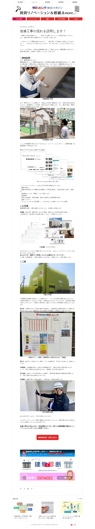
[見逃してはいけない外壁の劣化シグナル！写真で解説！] (47, 507)
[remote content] (47, 437)
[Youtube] (72, 525)
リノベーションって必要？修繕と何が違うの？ (71, 517)
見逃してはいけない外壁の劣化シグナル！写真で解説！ (47, 517)
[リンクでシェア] (31, 488)
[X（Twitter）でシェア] (24, 488)
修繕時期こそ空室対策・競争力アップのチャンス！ (23, 517)
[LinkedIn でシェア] (28, 488)
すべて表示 (79, 498)
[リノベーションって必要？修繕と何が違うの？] (71, 507)
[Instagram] (75, 525)
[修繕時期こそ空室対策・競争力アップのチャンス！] (23, 507)
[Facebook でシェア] (20, 488)
